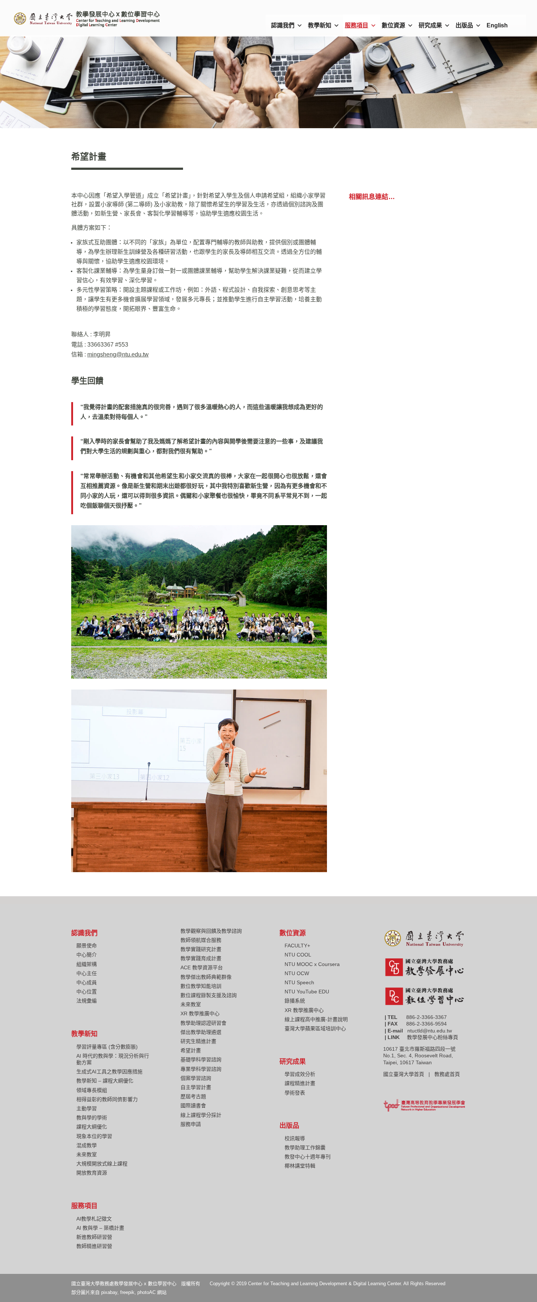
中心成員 (86, 982)
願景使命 (86, 945)
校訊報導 (295, 1138)
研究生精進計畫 (198, 1041)
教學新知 (319, 25)
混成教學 (86, 1145)
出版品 (464, 25)
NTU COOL (298, 955)
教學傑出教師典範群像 (206, 977)
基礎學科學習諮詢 (200, 1059)
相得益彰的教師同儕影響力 (107, 1099)
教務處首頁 (447, 1074)
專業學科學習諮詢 (200, 1069)
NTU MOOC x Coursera (312, 964)
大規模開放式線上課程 (101, 1164)
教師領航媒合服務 (200, 940)
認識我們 (282, 25)
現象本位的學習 (94, 1136)
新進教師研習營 (94, 1237)
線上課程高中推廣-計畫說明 (316, 1019)
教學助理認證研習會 (203, 1023)
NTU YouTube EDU (307, 991)
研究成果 (430, 25)
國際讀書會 (193, 1105)
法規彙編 (86, 1001)
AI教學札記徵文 (94, 1219)
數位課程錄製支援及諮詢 (208, 995)
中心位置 (86, 991)
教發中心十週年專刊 (308, 1157)
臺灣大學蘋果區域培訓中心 (315, 1028)
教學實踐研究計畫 (200, 949)
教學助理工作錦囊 (305, 1147)
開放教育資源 (91, 1173)
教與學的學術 (91, 1117)
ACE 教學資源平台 (201, 967)
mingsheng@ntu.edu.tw (118, 354)
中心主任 (86, 973)
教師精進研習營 (94, 1246)
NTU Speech (299, 982)
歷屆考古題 (193, 1096)
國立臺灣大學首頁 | (408, 1074)
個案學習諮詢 (195, 1078)
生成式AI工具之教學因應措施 (109, 1071)
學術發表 (295, 1093)
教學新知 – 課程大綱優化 (104, 1081)
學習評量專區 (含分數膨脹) (107, 1047)
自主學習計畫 (195, 1087)
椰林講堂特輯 (300, 1166)
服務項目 (356, 25)
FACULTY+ (297, 945)
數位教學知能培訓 (200, 986)
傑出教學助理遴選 (200, 1032)
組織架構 (86, 964)
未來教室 (86, 1154)
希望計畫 (190, 1050)
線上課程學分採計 (200, 1115)
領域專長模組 (91, 1090)
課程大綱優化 (91, 1127)
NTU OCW (297, 973)
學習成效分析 (300, 1074)
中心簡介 (86, 955)
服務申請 (190, 1124)
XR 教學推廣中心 (200, 1013)
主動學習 (86, 1108)
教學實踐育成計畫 (200, 958)
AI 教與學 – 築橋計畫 (100, 1228)
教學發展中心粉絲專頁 (432, 1037)
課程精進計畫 (300, 1083)
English (497, 25)
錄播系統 (295, 1001)
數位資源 (393, 25)
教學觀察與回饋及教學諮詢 (211, 931)
